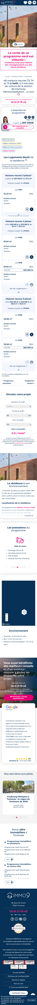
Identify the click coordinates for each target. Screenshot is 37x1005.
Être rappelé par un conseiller (16, 127)
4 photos (20, 44)
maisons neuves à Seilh (25, 507)
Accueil (7, 76)
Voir (7, 859)
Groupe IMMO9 (18, 972)
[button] (30, 3)
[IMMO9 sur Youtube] (20, 919)
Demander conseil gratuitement (18, 697)
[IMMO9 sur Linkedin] (24, 919)
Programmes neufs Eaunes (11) (16, 847)
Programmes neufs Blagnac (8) (16, 854)
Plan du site (18, 984)
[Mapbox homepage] (6, 624)
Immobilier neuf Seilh (17, 76)
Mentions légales (18, 980)
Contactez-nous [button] (18, 993)
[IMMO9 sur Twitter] (16, 919)
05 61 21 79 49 (18, 102)
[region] (18, 603)
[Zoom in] (6, 614)
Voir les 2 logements (18, 289)
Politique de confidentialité (18, 976)
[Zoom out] (6, 617)
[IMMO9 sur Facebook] (12, 919)
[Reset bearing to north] (6, 620)
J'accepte (31, 1000)
